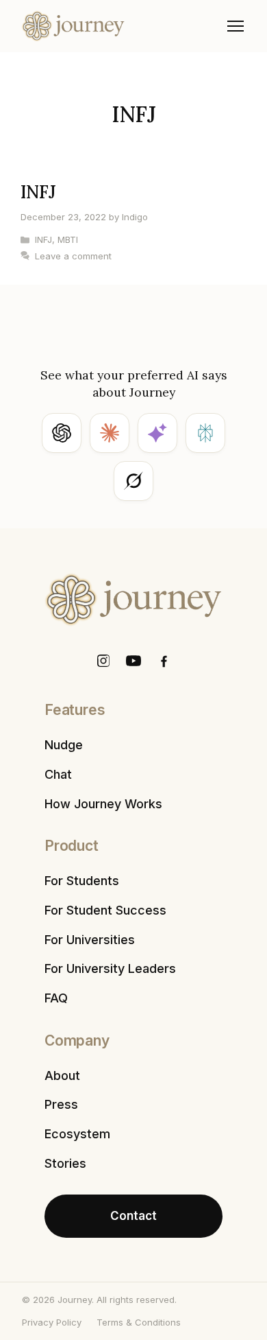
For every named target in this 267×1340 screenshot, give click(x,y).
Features (74, 709)
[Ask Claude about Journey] (109, 433)
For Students (81, 880)
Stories (65, 1163)
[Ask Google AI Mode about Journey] (157, 433)
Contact (133, 1216)
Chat (58, 774)
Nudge (63, 745)
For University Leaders (110, 968)
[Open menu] (235, 26)
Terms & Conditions (139, 1322)
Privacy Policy (51, 1322)
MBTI (68, 239)
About (62, 1075)
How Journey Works (103, 804)
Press (61, 1104)
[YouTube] (133, 660)
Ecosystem (77, 1134)
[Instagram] (103, 660)
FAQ (56, 998)
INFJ (38, 191)
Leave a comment (73, 255)
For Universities (89, 939)
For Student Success (105, 910)
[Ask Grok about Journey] (133, 481)
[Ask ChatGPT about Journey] (61, 433)
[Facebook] (163, 660)
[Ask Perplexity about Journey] (205, 433)
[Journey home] (73, 26)
